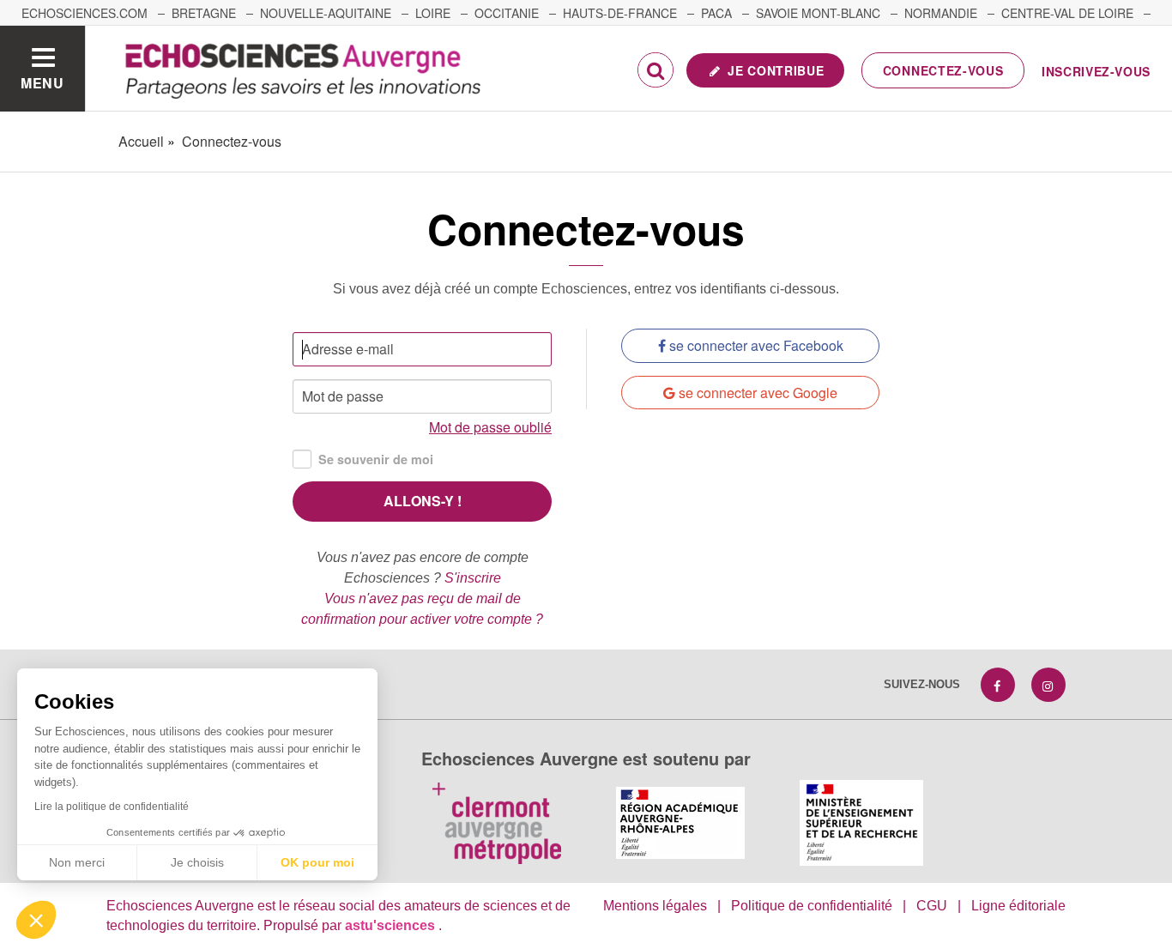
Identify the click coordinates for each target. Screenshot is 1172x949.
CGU (931, 905)
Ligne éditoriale (1018, 905)
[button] (36, 919)
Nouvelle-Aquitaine (325, 12)
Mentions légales (655, 905)
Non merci (77, 862)
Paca (716, 12)
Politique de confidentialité (811, 905)
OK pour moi (317, 862)
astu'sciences (391, 925)
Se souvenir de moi (375, 459)
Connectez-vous (943, 70)
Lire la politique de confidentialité (111, 807)
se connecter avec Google (756, 392)
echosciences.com (84, 12)
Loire (432, 12)
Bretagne (204, 12)
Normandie (940, 12)
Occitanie (506, 12)
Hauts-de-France (620, 12)
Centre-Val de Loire (1067, 12)
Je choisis (197, 862)
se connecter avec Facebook (754, 345)
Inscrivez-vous (1096, 71)
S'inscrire (472, 578)
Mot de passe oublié (490, 427)
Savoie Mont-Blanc (818, 12)
